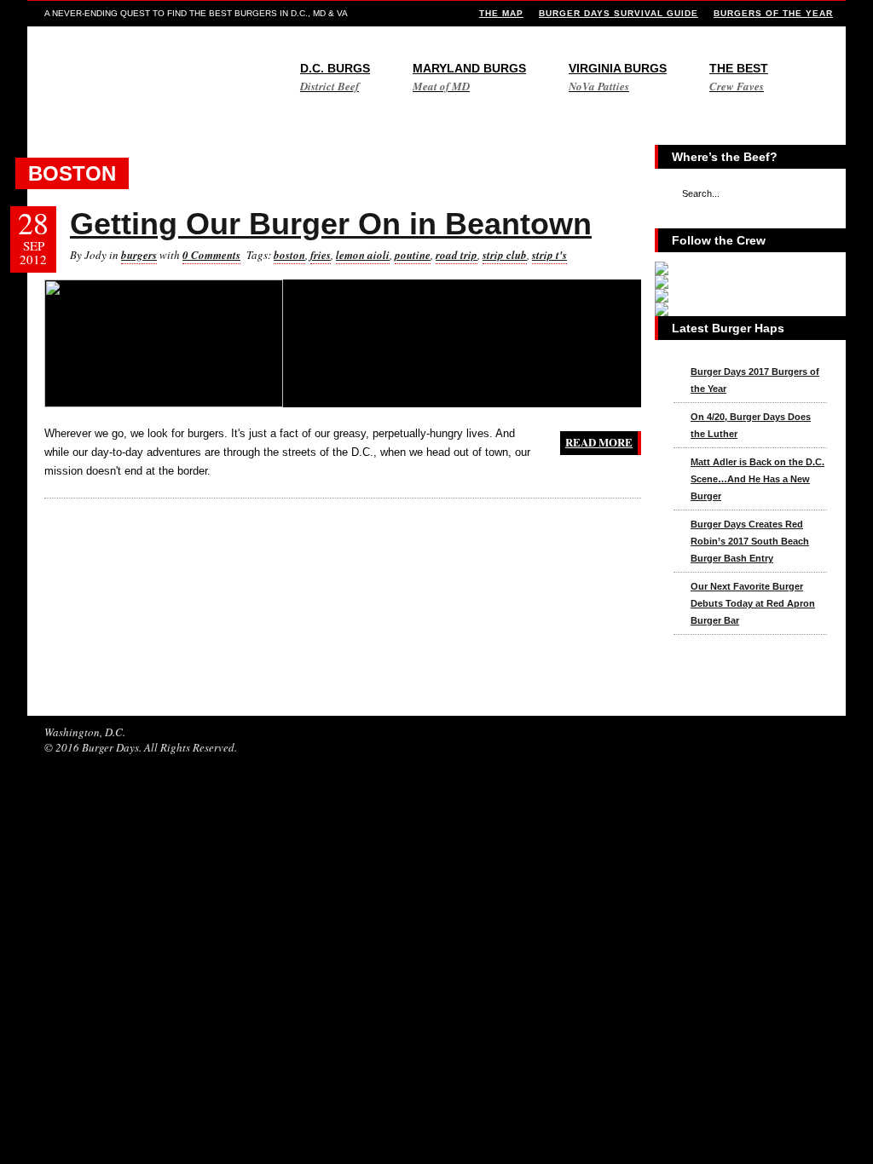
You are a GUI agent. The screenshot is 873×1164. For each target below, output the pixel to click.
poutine (413, 254)
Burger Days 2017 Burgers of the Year (755, 380)
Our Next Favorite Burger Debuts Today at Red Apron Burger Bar (753, 603)
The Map (501, 13)
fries (320, 254)
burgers (139, 254)
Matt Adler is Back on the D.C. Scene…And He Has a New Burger (757, 479)
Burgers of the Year (773, 13)
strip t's (549, 254)
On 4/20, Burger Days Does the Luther (751, 425)
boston (289, 254)
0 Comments (211, 254)
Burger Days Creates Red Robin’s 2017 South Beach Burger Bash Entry (750, 541)
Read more (599, 442)
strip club (505, 254)
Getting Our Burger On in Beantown (331, 223)
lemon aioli (363, 254)
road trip (456, 254)
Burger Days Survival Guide (618, 13)
